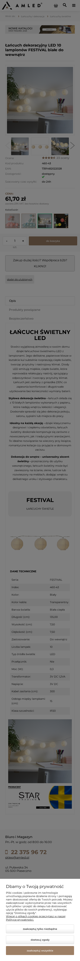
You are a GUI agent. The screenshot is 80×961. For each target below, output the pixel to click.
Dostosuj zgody (40, 939)
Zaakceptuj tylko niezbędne (40, 928)
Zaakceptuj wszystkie (40, 950)
